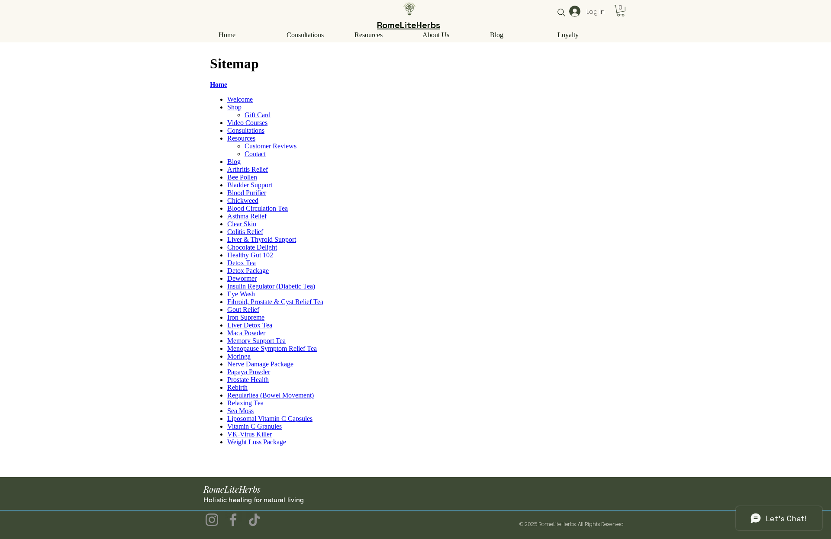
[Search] (561, 12)
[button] (621, 10)
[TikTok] (254, 519)
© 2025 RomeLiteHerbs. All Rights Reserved (571, 524)
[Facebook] (233, 519)
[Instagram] (211, 519)
